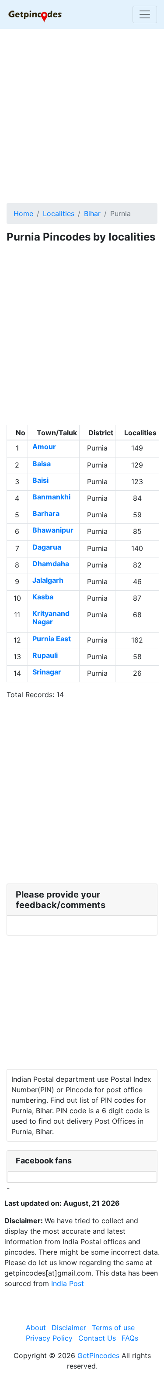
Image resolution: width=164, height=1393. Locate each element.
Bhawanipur (52, 530)
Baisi (40, 480)
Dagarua (46, 547)
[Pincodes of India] (35, 14)
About (36, 1327)
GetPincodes (98, 1355)
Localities (58, 213)
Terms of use (113, 1327)
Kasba (42, 596)
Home (23, 213)
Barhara (45, 513)
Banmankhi (51, 496)
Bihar (92, 213)
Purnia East (51, 638)
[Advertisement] (82, 117)
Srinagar (46, 671)
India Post (67, 1283)
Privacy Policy (49, 1338)
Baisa (41, 463)
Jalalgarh (47, 580)
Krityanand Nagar (51, 617)
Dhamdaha (50, 563)
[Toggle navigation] (145, 14)
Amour (44, 446)
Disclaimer (69, 1327)
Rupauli (45, 655)
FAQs (130, 1338)
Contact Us (97, 1338)
